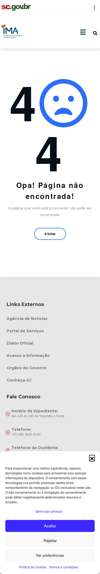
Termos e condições (63, 567)
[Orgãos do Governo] (50, 368)
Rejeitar (50, 540)
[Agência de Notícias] (50, 318)
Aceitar (50, 525)
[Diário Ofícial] (50, 343)
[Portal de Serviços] (50, 331)
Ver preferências (50, 555)
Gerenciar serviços (48, 511)
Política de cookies (32, 567)
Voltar (51, 234)
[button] (92, 457)
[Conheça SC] (50, 380)
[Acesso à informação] (50, 355)
